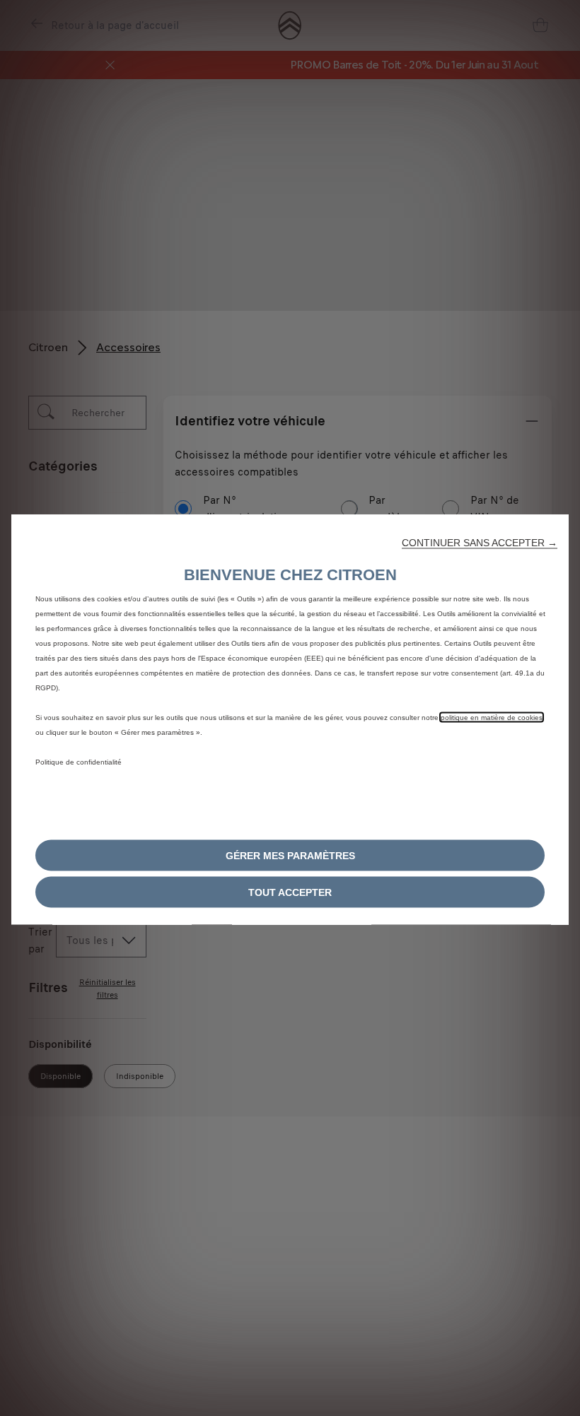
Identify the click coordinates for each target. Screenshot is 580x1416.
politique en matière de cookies (492, 717)
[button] (479, 542)
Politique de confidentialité (78, 762)
